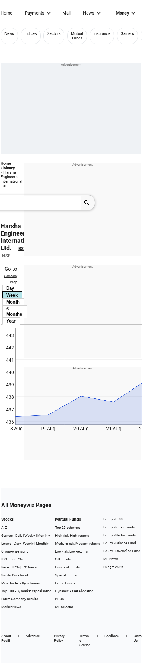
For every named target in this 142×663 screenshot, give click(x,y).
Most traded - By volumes (20, 583)
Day (10, 288)
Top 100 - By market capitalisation (26, 591)
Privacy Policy (59, 638)
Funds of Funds (67, 567)
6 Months (14, 311)
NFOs (59, 599)
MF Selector (64, 607)
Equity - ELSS (113, 519)
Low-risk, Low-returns (71, 551)
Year (11, 321)
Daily (18, 535)
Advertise (33, 636)
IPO (4, 559)
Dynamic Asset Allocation (74, 591)
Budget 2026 (113, 567)
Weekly (29, 535)
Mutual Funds (77, 35)
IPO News (29, 567)
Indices (30, 33)
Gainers (127, 33)
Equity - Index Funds (119, 527)
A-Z (4, 527)
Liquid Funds (65, 583)
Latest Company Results (19, 599)
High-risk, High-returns (72, 535)
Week (12, 295)
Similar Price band (14, 575)
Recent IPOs (10, 567)
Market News (11, 607)
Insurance (101, 33)
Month (13, 302)
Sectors (54, 33)
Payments (34, 13)
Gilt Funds (63, 559)
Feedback (111, 636)
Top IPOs (16, 559)
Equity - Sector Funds (119, 535)
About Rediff (6, 638)
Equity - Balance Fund (119, 543)
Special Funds (66, 575)
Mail (66, 13)
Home (6, 13)
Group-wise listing (15, 551)
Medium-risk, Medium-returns (77, 543)
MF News (110, 559)
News (88, 13)
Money (122, 13)
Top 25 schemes (67, 527)
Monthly (43, 535)
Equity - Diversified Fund (121, 551)
